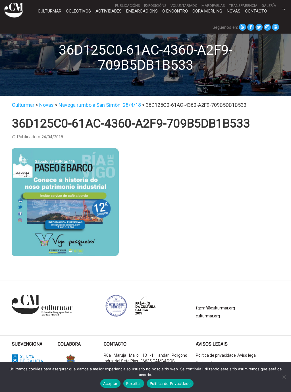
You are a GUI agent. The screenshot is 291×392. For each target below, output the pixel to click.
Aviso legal (247, 355)
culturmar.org (208, 316)
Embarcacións (142, 11)
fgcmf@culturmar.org (215, 308)
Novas (233, 11)
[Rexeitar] (284, 377)
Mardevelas (213, 5)
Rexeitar (133, 383)
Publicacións (127, 5)
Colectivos (78, 11)
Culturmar (49, 11)
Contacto (256, 11)
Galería (268, 5)
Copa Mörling (207, 11)
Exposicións (155, 5)
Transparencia (243, 5)
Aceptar (110, 383)
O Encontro (175, 11)
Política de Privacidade (170, 383)
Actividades (108, 11)
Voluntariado (184, 5)
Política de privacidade (216, 355)
